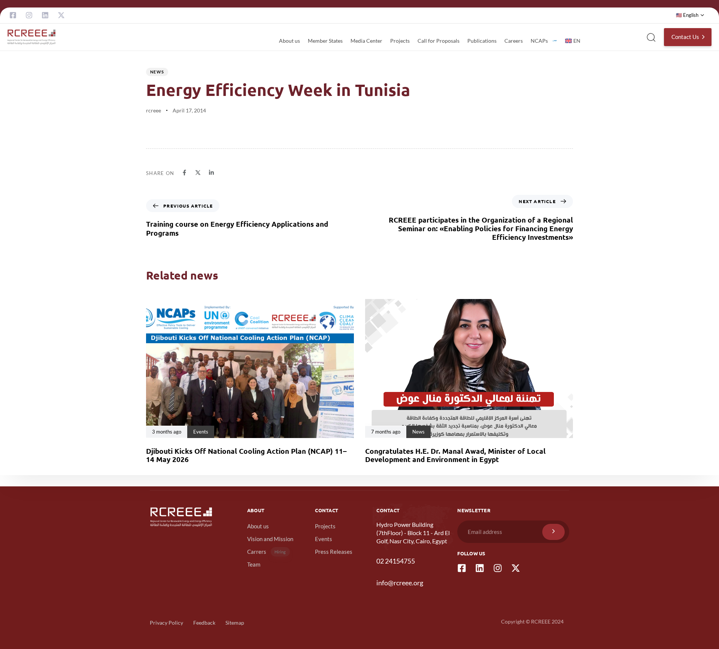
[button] (690, 15)
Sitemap (234, 622)
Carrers (266, 551)
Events (323, 538)
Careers (513, 40)
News (157, 71)
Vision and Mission (270, 538)
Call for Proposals (438, 40)
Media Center (366, 40)
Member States (325, 40)
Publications (482, 40)
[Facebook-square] (12, 15)
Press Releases (333, 551)
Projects (400, 40)
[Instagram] (29, 15)
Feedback (204, 622)
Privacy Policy (166, 622)
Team (253, 564)
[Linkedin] (45, 15)
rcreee (153, 110)
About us (289, 40)
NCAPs (539, 40)
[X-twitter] (61, 15)
